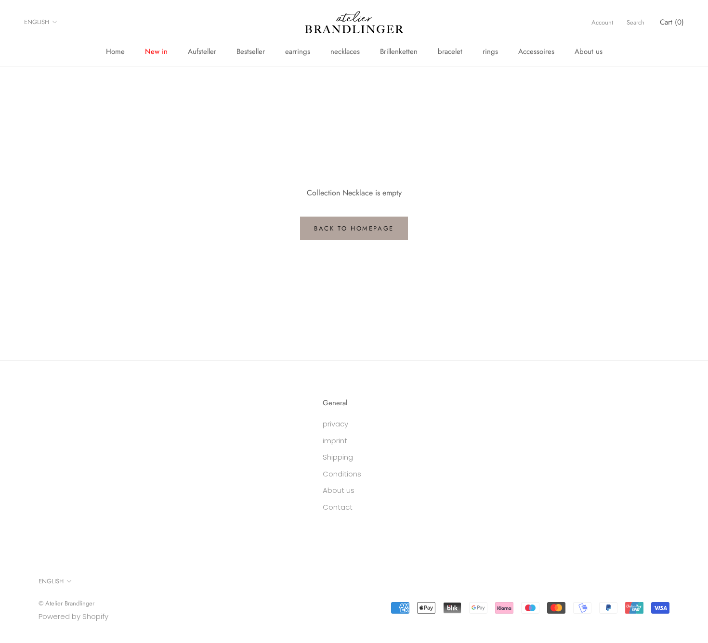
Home (115, 51)
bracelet (450, 51)
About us (589, 51)
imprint (335, 441)
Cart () (672, 22)
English (36, 21)
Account (602, 22)
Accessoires (536, 51)
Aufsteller (202, 51)
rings (490, 51)
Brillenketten (399, 51)
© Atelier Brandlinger (66, 603)
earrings (297, 51)
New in (156, 51)
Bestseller (250, 51)
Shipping (338, 457)
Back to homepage (354, 228)
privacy (335, 424)
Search (635, 22)
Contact (338, 507)
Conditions (342, 474)
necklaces (345, 51)
